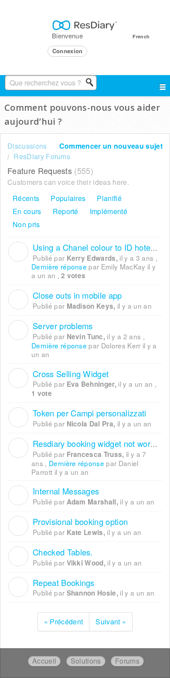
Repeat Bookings (64, 582)
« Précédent (63, 622)
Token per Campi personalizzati (89, 413)
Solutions (86, 661)
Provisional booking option (80, 521)
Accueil (44, 661)
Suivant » (110, 622)
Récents (26, 198)
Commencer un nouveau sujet (111, 146)
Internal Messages (66, 491)
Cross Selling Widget (71, 373)
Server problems (63, 325)
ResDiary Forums (42, 156)
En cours (27, 211)
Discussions (27, 146)
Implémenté (108, 211)
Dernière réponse (59, 266)
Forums (127, 661)
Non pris (26, 224)
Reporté (65, 211)
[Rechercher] (92, 82)
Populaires (68, 198)
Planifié (109, 198)
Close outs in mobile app (77, 295)
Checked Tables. (63, 552)
